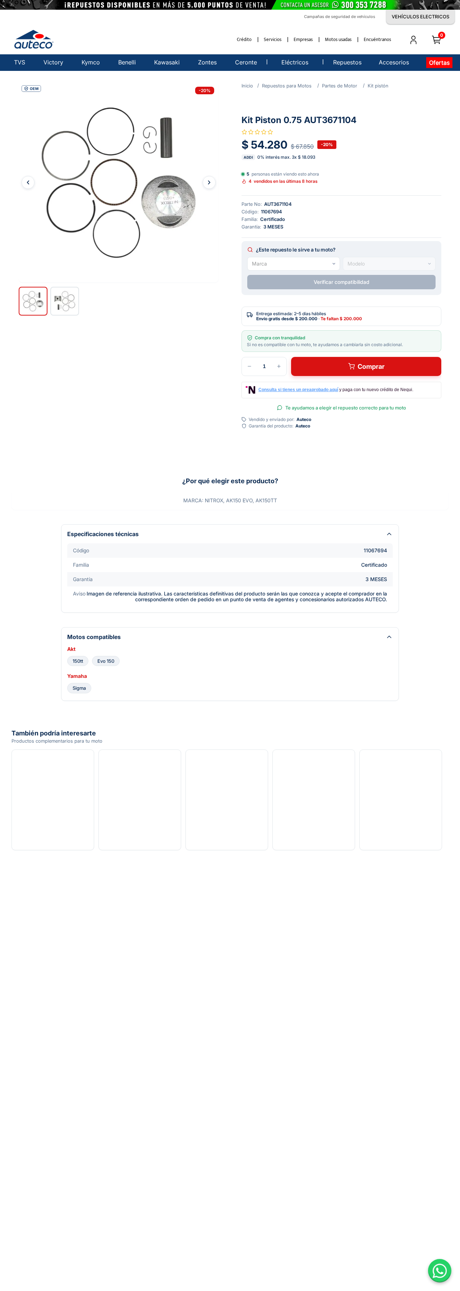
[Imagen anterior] (28, 182)
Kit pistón (378, 86)
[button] (118, 182)
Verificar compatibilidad (341, 282)
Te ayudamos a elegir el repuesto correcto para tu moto (345, 408)
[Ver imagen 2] (64, 301)
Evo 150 (105, 661)
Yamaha (77, 676)
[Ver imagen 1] (33, 301)
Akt (71, 649)
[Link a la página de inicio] (247, 85)
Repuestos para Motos (287, 86)
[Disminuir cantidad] (249, 366)
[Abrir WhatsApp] (439, 1270)
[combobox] (293, 264)
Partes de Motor (339, 86)
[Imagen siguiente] (209, 182)
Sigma (79, 688)
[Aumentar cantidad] (278, 366)
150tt (78, 661)
